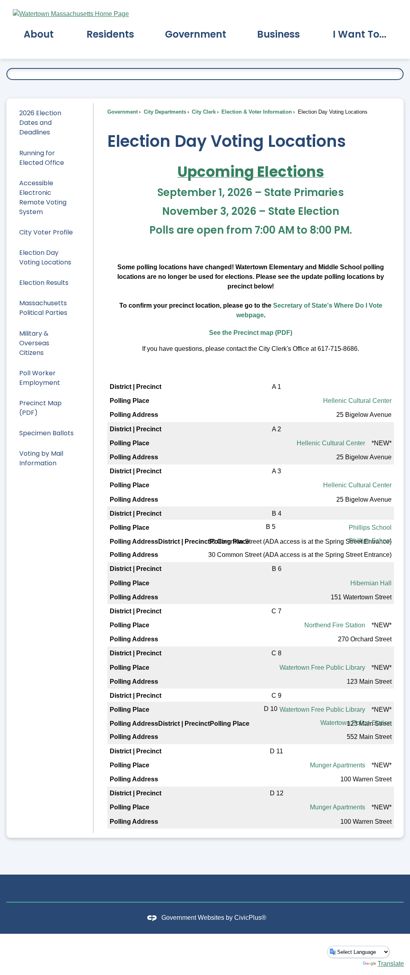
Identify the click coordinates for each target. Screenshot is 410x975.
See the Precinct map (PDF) (250, 332)
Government (122, 112)
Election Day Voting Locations (45, 257)
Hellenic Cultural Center (357, 400)
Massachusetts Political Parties (43, 307)
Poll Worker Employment (39, 377)
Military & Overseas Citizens (34, 343)
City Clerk (203, 112)
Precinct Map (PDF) (40, 407)
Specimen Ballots (46, 433)
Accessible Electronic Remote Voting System (42, 197)
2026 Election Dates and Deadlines (40, 122)
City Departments (164, 112)
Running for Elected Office (41, 157)
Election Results (43, 282)
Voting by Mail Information (41, 458)
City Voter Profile (46, 232)
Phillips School (370, 527)
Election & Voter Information (256, 112)
